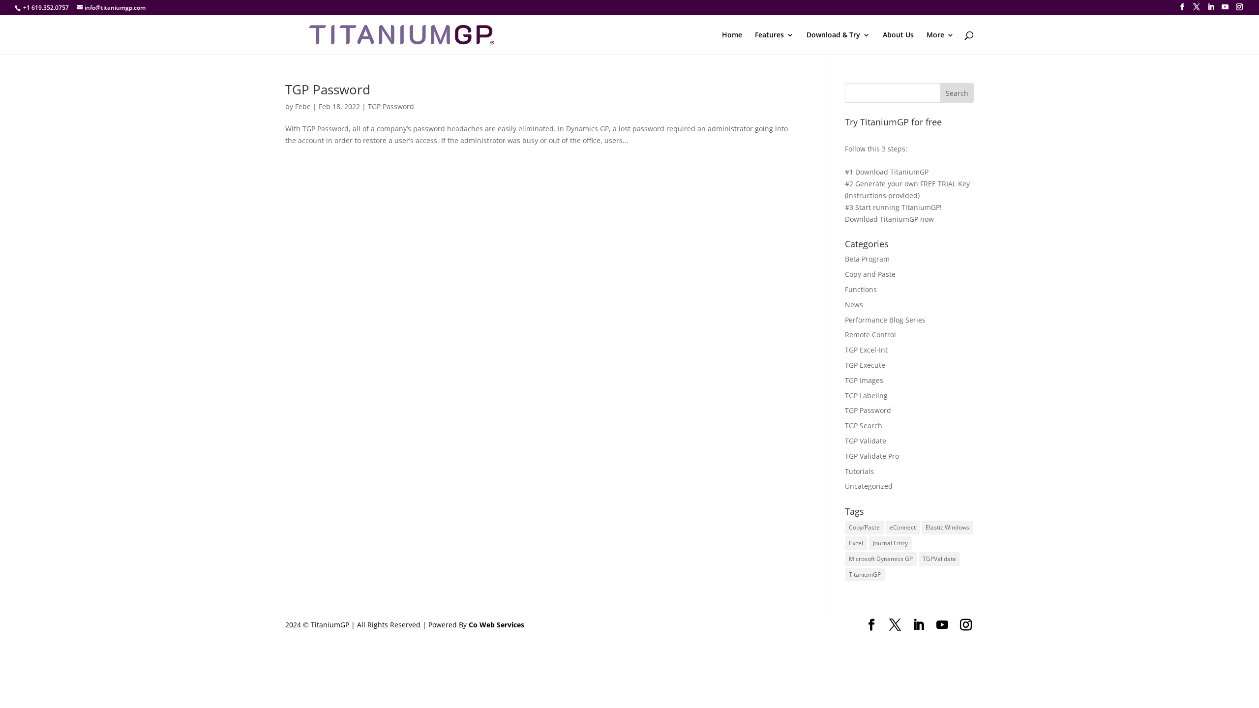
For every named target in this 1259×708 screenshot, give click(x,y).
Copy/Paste (864, 527)
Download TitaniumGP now (889, 219)
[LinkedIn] (1210, 7)
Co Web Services (496, 624)
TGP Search (863, 425)
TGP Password (327, 89)
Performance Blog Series (885, 319)
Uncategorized (869, 486)
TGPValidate (939, 559)
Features (769, 35)
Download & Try (833, 35)
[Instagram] (1239, 7)
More (935, 35)
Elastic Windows (947, 527)
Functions (861, 289)
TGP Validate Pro (872, 456)
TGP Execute (865, 365)
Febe (303, 106)
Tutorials (859, 471)
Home (732, 35)
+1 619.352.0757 (46, 7)
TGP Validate (865, 440)
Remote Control (870, 334)
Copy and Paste (870, 274)
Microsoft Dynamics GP (881, 559)
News (854, 304)
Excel (856, 543)
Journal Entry (890, 543)
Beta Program (867, 259)
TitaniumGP (865, 574)
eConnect (903, 527)
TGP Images (864, 380)
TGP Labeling (866, 395)
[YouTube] (1225, 7)
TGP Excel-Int (866, 349)
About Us (898, 35)
